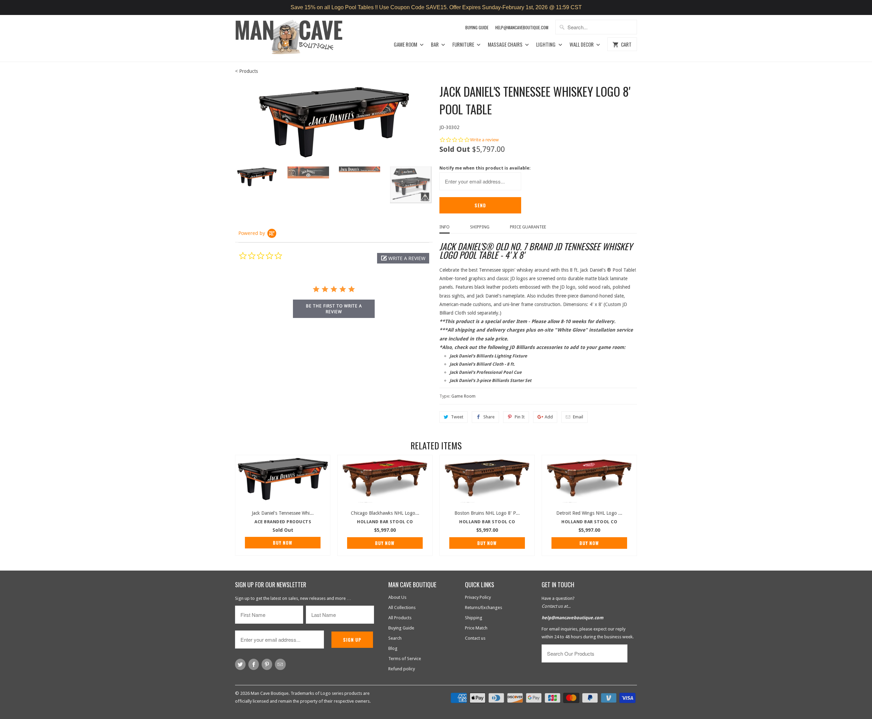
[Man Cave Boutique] (295, 38)
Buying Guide (476, 27)
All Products (399, 617)
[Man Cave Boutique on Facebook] (253, 664)
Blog (393, 648)
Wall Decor (582, 44)
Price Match (476, 627)
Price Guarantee (528, 226)
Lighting (546, 44)
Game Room (406, 44)
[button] (403, 258)
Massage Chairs (506, 44)
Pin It (520, 416)
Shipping (479, 226)
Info (444, 226)
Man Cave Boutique (270, 693)
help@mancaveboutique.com (572, 617)
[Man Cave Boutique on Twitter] (240, 664)
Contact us (475, 638)
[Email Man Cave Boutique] (280, 664)
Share (489, 416)
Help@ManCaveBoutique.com (521, 27)
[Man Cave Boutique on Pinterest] (267, 664)
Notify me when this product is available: (485, 168)
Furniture (463, 44)
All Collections (402, 607)
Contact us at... (556, 606)
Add (549, 416)
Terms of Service (404, 658)
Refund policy (401, 668)
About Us (397, 597)
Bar (435, 44)
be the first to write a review (334, 309)
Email (578, 416)
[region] (436, 7)
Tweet (457, 416)
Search (395, 638)
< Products (246, 71)
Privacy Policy (478, 597)
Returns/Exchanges (483, 607)
